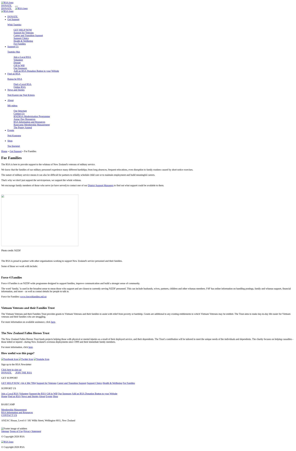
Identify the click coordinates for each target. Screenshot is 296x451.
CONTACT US (9, 415)
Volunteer (18, 60)
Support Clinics (21, 38)
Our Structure (20, 111)
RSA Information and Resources (29, 122)
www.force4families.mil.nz (33, 296)
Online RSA (20, 87)
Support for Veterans (24, 32)
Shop (55, 396)
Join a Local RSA (22, 57)
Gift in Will (19, 65)
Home (4, 151)
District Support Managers (100, 185)
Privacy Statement (32, 431)
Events (49, 396)
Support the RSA (37, 393)
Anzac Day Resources (24, 119)
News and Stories (29, 396)
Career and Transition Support (28, 35)
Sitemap (5, 431)
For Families (20, 43)
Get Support (16, 151)
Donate (17, 62)
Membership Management (14, 409)
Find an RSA (14, 396)
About (42, 396)
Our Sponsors (20, 68)
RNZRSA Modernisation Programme (32, 116)
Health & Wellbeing (23, 41)
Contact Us (19, 113)
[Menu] (16, 6)
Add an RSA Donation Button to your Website (36, 71)
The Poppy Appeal (23, 127)
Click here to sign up (11, 369)
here (53, 322)
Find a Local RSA (22, 84)
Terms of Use (16, 431)
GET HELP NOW (23, 30)
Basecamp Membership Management (32, 124)
